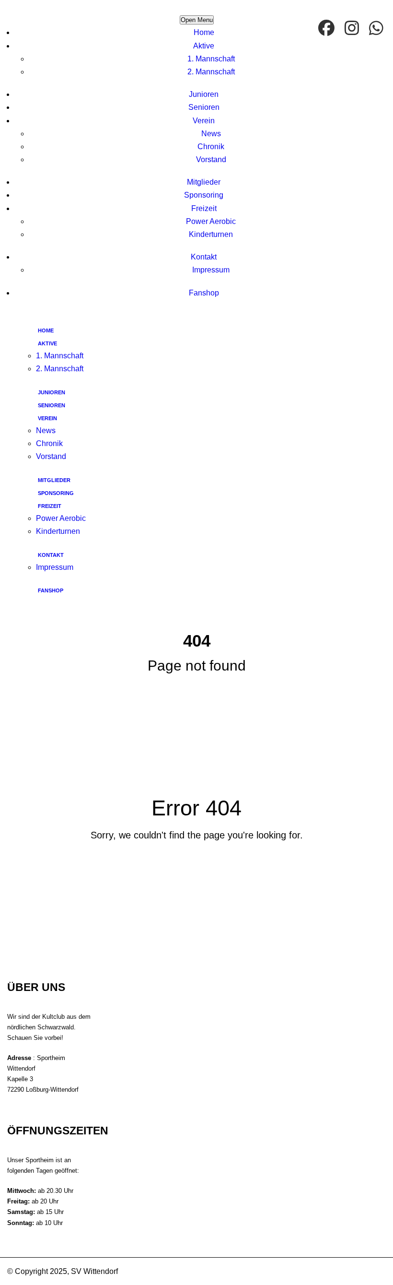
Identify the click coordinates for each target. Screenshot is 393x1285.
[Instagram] (353, 29)
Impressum (211, 270)
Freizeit (204, 208)
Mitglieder (203, 182)
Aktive (203, 46)
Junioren (204, 94)
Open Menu (197, 20)
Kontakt (204, 257)
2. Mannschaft (211, 72)
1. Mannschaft (211, 59)
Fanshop (204, 293)
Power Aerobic (211, 221)
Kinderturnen (211, 234)
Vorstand (211, 159)
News (211, 134)
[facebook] (327, 29)
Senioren (204, 107)
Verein (204, 121)
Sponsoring (203, 195)
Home (204, 32)
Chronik (210, 146)
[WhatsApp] (377, 29)
